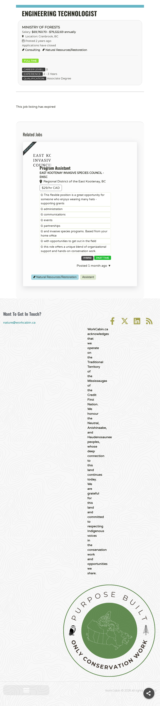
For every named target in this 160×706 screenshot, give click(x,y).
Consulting (32, 50)
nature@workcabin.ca (19, 323)
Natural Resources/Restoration (66, 50)
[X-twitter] (124, 321)
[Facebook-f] (112, 321)
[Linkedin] (137, 321)
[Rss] (149, 321)
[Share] (148, 693)
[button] (26, 690)
